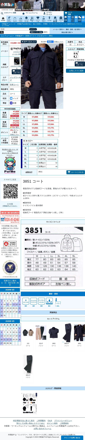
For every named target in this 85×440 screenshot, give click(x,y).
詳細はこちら (14, 134)
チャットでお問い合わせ (72, 438)
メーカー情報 (16, 54)
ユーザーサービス (49, 13)
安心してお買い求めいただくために (30, 423)
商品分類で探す (67, 32)
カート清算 (70, 13)
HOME (3, 20)
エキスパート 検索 (10, 13)
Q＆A (50, 421)
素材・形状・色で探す (73, 29)
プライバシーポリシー (63, 421)
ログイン (33, 29)
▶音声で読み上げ (29, 42)
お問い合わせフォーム (42, 429)
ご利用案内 (41, 421)
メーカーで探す (58, 29)
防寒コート (29, 36)
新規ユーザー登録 (36, 32)
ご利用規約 (64, 423)
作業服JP (19, 36)
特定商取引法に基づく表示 (23, 421)
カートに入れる (77, 172)
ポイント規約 (52, 423)
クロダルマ (41, 36)
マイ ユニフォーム (32, 13)
